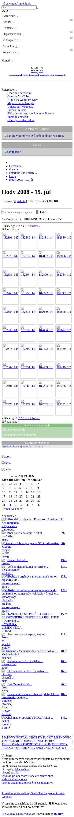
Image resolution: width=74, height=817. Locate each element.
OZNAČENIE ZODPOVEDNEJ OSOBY (28, 740)
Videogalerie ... (37, 39)
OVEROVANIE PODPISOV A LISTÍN (26, 744)
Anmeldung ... (11, 46)
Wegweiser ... (37, 51)
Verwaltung (23, 793)
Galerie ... (15, 169)
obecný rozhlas (11, 772)
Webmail (7, 796)
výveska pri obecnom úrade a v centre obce (27, 775)
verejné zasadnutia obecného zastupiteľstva (27, 782)
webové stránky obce (14, 779)
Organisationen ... (37, 33)
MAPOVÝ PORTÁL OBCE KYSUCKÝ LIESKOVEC (36, 737)
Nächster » (33, 226)
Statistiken (36, 793)
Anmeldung (23, 3)
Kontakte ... (10, 28)
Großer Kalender (12, 508)
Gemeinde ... (10, 15)
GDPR (60, 793)
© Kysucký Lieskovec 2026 (18, 813)
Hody (12, 176)
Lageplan (49, 793)
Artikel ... (37, 21)
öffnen (25, 769)
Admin (21, 201)
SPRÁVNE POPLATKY (50, 747)
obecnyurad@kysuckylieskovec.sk (24, 75)
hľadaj (42, 212)
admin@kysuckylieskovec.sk (52, 75)
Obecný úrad (37, 73)
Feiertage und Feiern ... (23, 172)
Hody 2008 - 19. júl (21, 179)
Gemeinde (9, 3)
